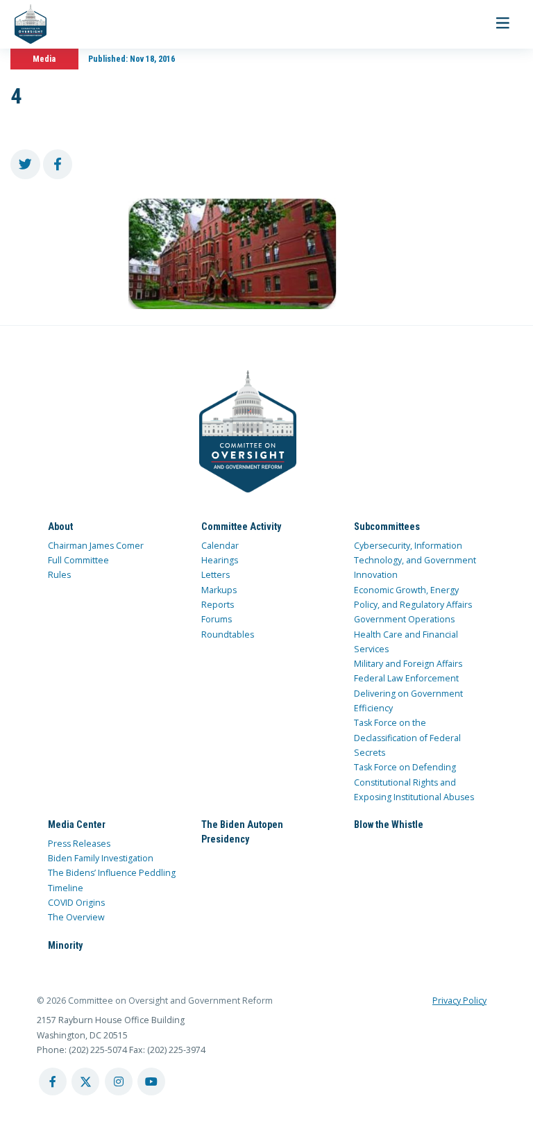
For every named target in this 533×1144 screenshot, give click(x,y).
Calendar (220, 546)
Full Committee (78, 560)
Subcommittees (387, 526)
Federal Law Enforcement (406, 678)
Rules (59, 575)
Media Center (76, 824)
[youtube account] (151, 1081)
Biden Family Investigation (100, 858)
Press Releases (79, 843)
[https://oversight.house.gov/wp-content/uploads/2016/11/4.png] (232, 253)
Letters (215, 575)
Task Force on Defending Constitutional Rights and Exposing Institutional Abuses (414, 782)
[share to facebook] (58, 164)
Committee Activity (241, 526)
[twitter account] (85, 1081)
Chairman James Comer (96, 546)
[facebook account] (53, 1081)
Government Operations (404, 619)
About (60, 526)
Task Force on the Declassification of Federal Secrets (407, 737)
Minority (65, 945)
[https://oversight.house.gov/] (23, 24)
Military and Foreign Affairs (408, 664)
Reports (217, 605)
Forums (216, 619)
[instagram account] (119, 1081)
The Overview (76, 917)
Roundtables (227, 634)
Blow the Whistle (388, 824)
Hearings (219, 560)
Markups (219, 590)
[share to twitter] (25, 164)
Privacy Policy (459, 1000)
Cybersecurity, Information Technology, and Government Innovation (415, 560)
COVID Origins (76, 903)
